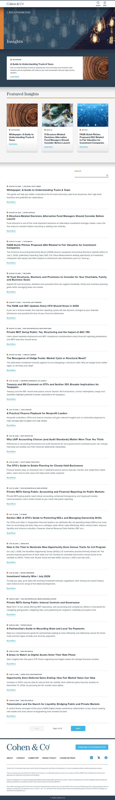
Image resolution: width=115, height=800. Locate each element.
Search (78, 171)
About (10, 758)
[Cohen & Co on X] (98, 757)
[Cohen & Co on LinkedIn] (91, 757)
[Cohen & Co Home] (15, 3)
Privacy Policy (49, 758)
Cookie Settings (67, 758)
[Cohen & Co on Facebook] (106, 757)
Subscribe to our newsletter (92, 747)
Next (78, 728)
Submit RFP (33, 758)
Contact (21, 758)
